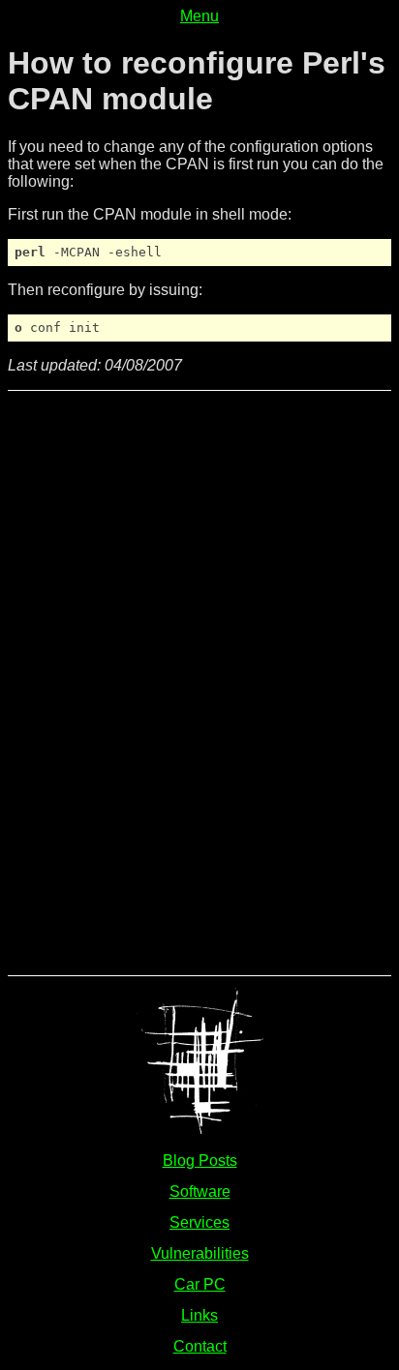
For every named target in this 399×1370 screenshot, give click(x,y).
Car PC (200, 1284)
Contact (200, 1346)
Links (199, 1315)
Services (199, 1222)
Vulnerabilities (200, 1253)
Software (199, 1191)
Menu (199, 16)
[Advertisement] (85, 681)
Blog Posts (200, 1160)
